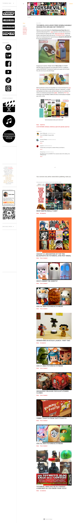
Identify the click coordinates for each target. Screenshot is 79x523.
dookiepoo (25, 27)
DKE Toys (66, 92)
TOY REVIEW (7, 180)
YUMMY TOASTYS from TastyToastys (51, 418)
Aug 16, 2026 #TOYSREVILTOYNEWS (49, 443)
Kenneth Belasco (44, 139)
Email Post (42, 124)
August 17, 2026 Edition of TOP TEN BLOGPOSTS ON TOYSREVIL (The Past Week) (53, 255)
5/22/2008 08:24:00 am (51, 133)
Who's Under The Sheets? (47, 281)
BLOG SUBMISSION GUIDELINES (8, 178)
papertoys (25, 33)
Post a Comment (43, 258)
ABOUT (10, 174)
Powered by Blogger (48, 519)
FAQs (7, 177)
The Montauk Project (59, 35)
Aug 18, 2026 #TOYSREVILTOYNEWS (49, 306)
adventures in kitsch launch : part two (53, 340)
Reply (41, 143)
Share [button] (24, 23)
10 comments (43, 342)
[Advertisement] (48, 503)
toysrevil (42, 145)
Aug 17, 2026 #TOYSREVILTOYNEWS (49, 366)
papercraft (25, 30)
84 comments (43, 213)
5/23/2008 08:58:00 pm (48, 145)
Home (29, 17)
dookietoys (25, 29)
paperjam (25, 32)
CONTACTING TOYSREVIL (8, 176)
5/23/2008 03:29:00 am (52, 139)
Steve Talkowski (43, 133)
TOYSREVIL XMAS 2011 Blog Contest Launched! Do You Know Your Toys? (51, 487)
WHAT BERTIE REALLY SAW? (47, 211)
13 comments (43, 490)
